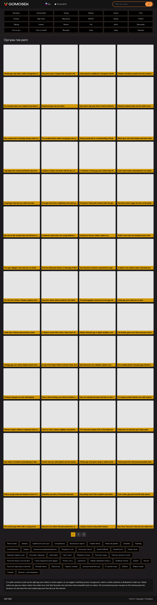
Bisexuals (141, 24)
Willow (125, 566)
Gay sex (8, 599)
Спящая (10, 572)
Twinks (141, 19)
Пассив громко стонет (121, 555)
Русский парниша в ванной (19, 566)
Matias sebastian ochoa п (100, 561)
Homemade (41, 13)
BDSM (91, 19)
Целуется (81, 561)
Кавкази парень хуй (15, 555)
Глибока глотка (121, 561)
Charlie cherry (95, 543)
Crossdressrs (59, 543)
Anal (91, 30)
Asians (41, 24)
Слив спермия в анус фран (46, 561)
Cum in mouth (41, 30)
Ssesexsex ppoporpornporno (45, 549)
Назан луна (132, 549)
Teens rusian (12, 543)
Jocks (116, 24)
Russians (16, 13)
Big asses (66, 19)
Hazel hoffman (102, 549)
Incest (115, 13)
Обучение (55, 566)
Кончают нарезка (36, 555)
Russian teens (41, 566)
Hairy (116, 30)
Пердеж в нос (67, 549)
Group (115, 19)
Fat (91, 24)
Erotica (16, 19)
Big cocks (41, 19)
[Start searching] (149, 4)
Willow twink (138, 566)
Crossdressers (13, 549)
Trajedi (26, 549)
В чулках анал (111, 566)
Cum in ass (16, 30)
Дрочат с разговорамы (28, 572)
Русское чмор (101, 555)
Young (66, 13)
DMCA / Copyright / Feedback (141, 599)
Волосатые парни (77, 543)
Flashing (138, 543)
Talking (16, 24)
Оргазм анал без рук (91, 566)
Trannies (140, 30)
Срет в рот (67, 555)
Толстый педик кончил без (18, 561)
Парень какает (71, 566)
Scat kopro (53, 555)
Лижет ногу (68, 561)
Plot (141, 13)
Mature (91, 13)
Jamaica (25, 543)
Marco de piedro (111, 543)
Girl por (146, 561)
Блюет (136, 561)
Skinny (66, 24)
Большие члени (85, 549)
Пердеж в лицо (83, 555)
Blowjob (66, 30)
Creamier (126, 543)
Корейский (118, 549)
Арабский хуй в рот (41, 543)
